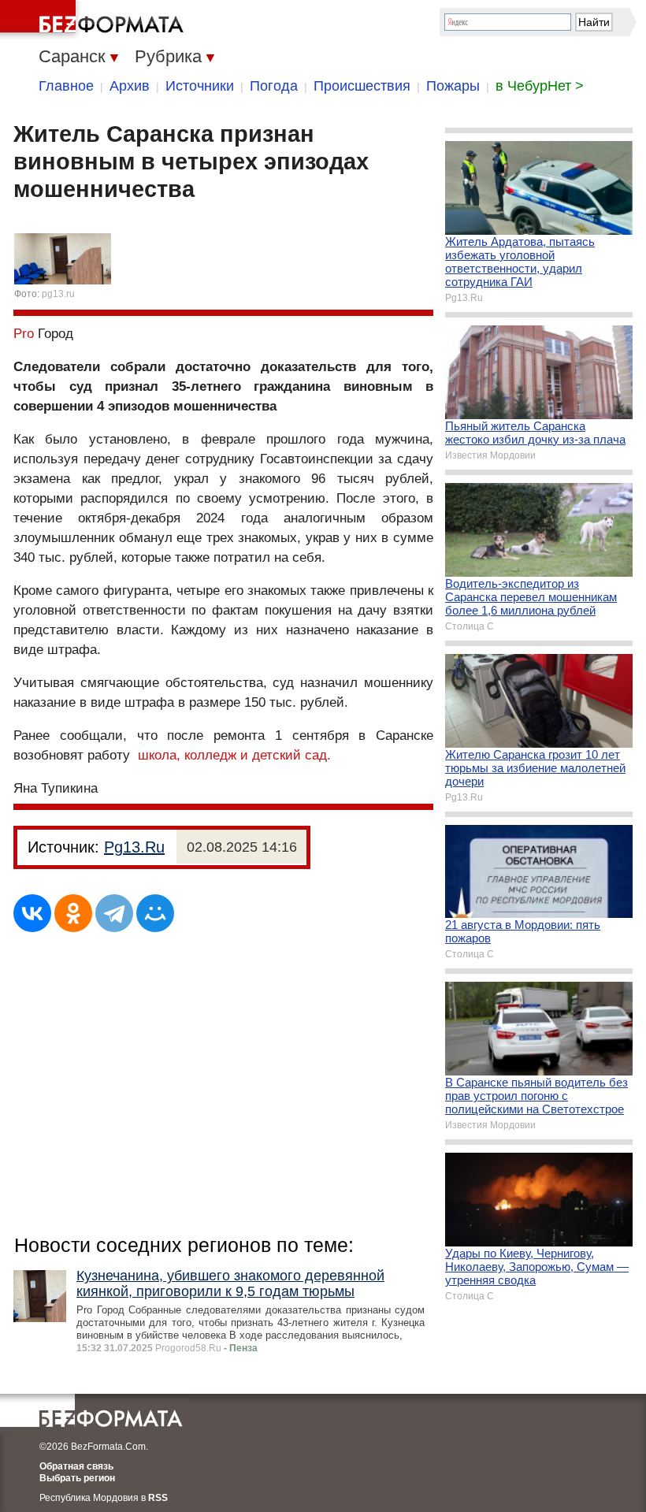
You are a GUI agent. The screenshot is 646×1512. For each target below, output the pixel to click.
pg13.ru (58, 293)
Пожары (453, 86)
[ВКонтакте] (32, 913)
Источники (199, 86)
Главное (66, 86)
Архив (130, 86)
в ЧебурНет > (540, 86)
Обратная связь (76, 1466)
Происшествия (362, 86)
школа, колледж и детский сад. (234, 755)
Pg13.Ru (134, 847)
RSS (158, 1497)
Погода (274, 86)
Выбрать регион (77, 1478)
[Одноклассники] (73, 913)
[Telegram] (114, 913)
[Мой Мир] (155, 913)
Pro (23, 333)
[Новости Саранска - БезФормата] (94, 19)
